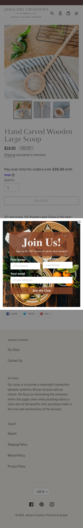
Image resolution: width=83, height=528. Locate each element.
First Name (17, 259)
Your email (17, 273)
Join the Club (41, 290)
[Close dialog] (79, 221)
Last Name (50, 258)
